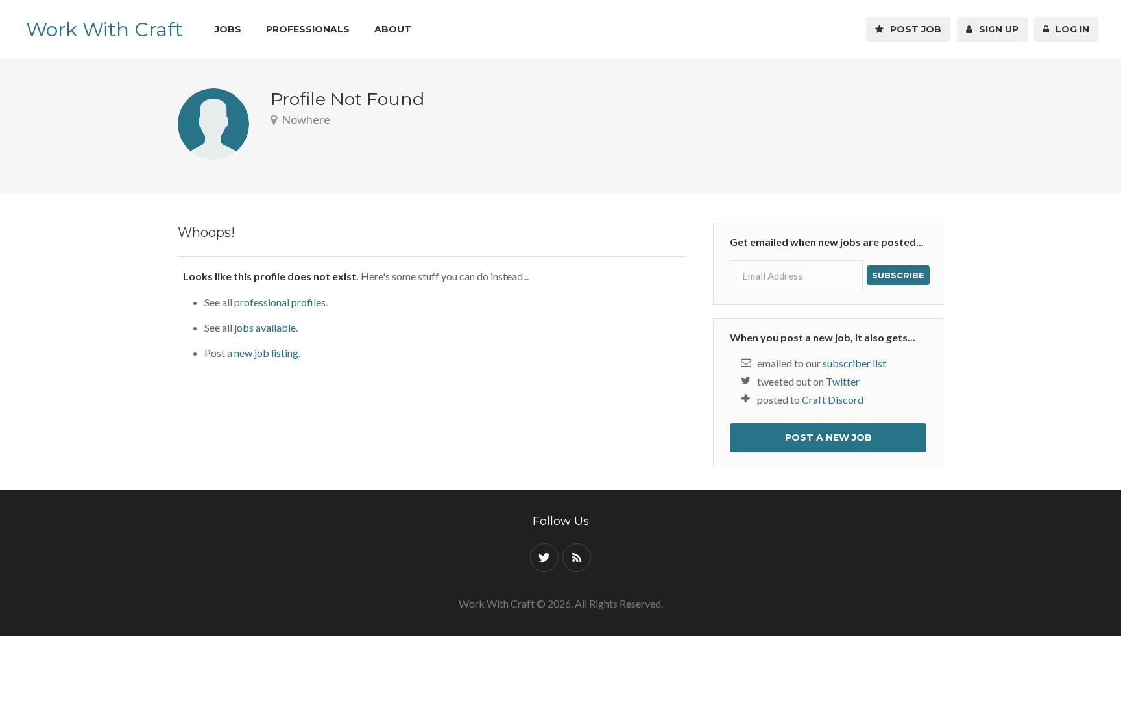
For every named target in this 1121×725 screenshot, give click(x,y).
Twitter (843, 381)
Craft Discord (832, 399)
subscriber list (854, 363)
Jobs (228, 29)
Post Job (913, 29)
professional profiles (280, 302)
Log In (1069, 29)
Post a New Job (828, 437)
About (392, 29)
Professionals (308, 29)
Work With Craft (104, 30)
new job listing (266, 353)
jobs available (265, 327)
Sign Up (996, 29)
